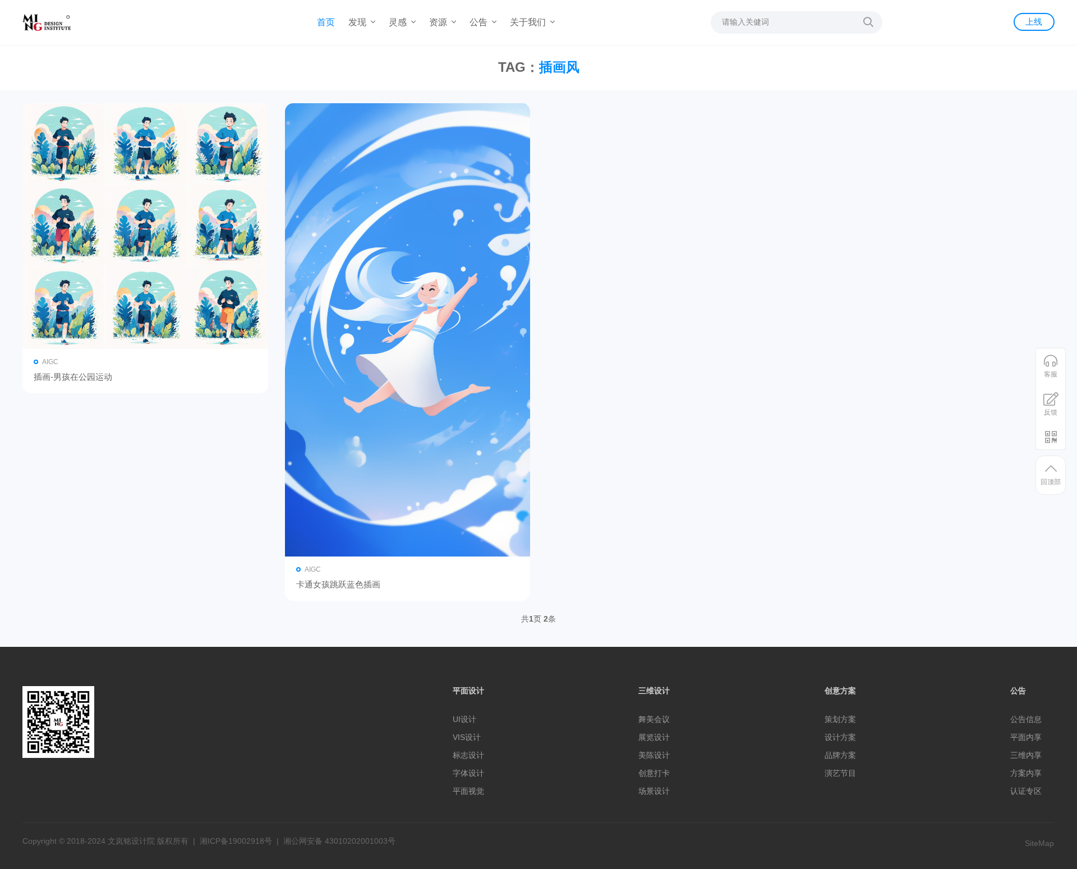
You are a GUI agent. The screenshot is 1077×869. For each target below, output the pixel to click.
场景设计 (654, 791)
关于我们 (529, 22)
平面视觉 (468, 791)
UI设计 (464, 719)
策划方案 (840, 719)
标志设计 (468, 755)
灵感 (399, 22)
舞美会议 (654, 719)
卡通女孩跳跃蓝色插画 (338, 584)
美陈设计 (654, 755)
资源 (439, 22)
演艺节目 (840, 773)
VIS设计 (467, 737)
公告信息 (1026, 719)
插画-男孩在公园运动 (73, 376)
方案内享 (1026, 773)
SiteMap (1039, 843)
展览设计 (654, 737)
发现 (358, 22)
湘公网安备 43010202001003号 (339, 840)
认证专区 (1026, 791)
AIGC (50, 362)
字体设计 (468, 773)
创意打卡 (654, 773)
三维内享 (1026, 755)
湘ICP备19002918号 (236, 840)
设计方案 (840, 737)
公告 (480, 22)
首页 (326, 22)
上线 (1033, 21)
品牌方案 (840, 755)
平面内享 (1026, 737)
